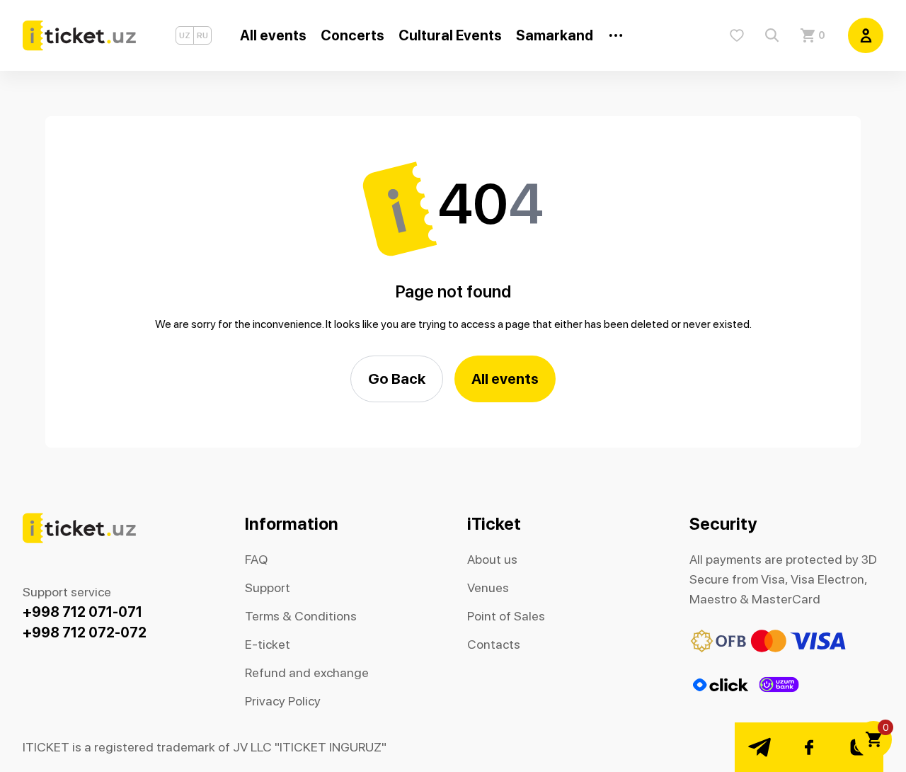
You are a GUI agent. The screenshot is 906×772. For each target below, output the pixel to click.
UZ (184, 35)
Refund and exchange (307, 672)
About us (492, 559)
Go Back (396, 378)
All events (505, 378)
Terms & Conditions (301, 615)
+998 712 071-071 (82, 611)
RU (202, 35)
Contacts (493, 644)
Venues (488, 587)
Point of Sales (506, 615)
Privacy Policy (283, 700)
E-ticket (267, 644)
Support (267, 587)
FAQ (256, 559)
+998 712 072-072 (85, 632)
